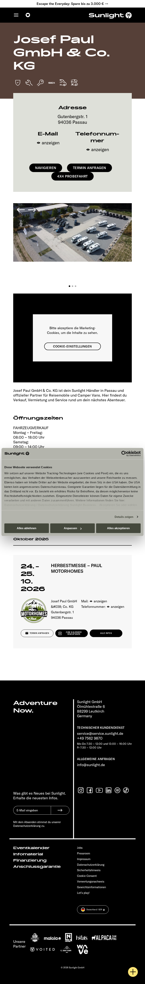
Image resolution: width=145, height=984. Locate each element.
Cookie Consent (87, 876)
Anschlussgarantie (37, 866)
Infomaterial (28, 854)
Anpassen (70, 528)
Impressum (83, 859)
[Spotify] (118, 790)
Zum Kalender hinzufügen (74, 633)
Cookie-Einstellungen (72, 346)
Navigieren (45, 168)
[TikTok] (126, 790)
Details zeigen (124, 516)
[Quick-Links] (133, 972)
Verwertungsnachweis (90, 881)
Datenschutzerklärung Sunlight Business (67, 505)
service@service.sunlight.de (100, 733)
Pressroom (83, 853)
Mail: (94, 601)
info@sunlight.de (91, 764)
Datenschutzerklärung (19, 505)
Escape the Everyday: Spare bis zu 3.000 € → (72, 4)
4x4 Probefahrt (72, 176)
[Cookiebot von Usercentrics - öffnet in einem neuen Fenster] (124, 453)
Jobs (80, 847)
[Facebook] (90, 790)
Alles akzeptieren (118, 528)
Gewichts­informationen (91, 887)
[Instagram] (81, 790)
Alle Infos (106, 633)
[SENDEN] (60, 810)
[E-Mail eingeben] (32, 813)
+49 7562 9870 (90, 738)
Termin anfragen (89, 168)
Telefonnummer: (102, 606)
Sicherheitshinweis (88, 870)
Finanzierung (30, 860)
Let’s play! (83, 893)
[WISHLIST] (28, 15)
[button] (69, 286)
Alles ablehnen (26, 528)
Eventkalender (31, 848)
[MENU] (16, 15)
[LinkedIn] (109, 790)
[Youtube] (99, 790)
